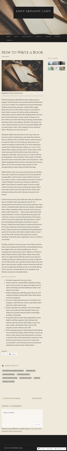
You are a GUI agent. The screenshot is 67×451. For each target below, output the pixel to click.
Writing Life (15, 365)
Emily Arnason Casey (33, 11)
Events (38, 36)
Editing (57, 36)
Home (8, 36)
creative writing (8, 374)
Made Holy (28, 175)
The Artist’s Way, (35, 147)
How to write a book (10, 378)
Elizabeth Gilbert (23, 374)
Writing (7, 365)
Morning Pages (26, 280)
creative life (31, 370)
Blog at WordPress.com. (14, 448)
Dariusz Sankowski (16, 93)
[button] (51, 63)
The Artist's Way (25, 378)
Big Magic (29, 135)
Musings (48, 36)
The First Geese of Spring (11, 398)
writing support (8, 381)
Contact (9, 40)
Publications (26, 36)
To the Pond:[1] (37, 398)
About (16, 36)
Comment (37, 424)
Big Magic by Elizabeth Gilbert (13, 370)
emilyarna (5, 56)
